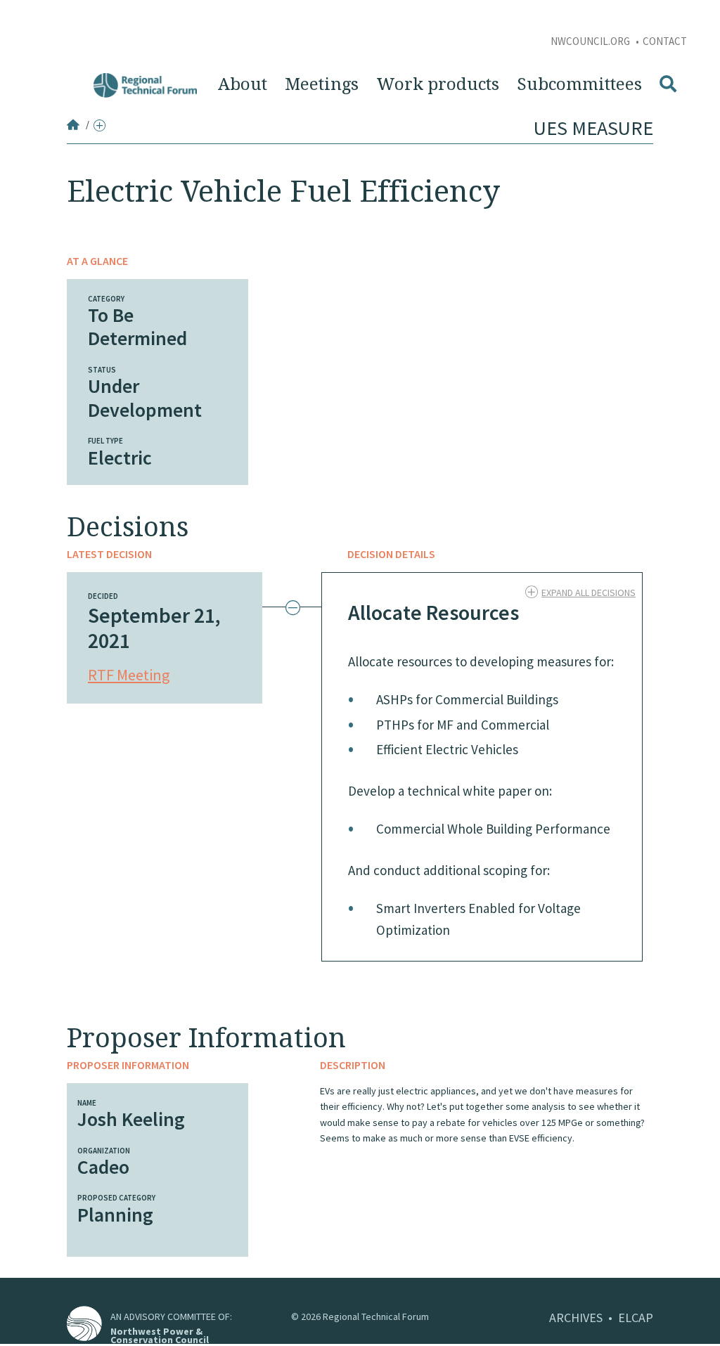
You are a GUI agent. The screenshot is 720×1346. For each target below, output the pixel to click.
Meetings (322, 84)
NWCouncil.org (591, 41)
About (242, 84)
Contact (665, 41)
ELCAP (635, 1317)
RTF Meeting (128, 675)
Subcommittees (579, 84)
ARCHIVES (576, 1317)
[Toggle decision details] (294, 608)
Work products (437, 84)
